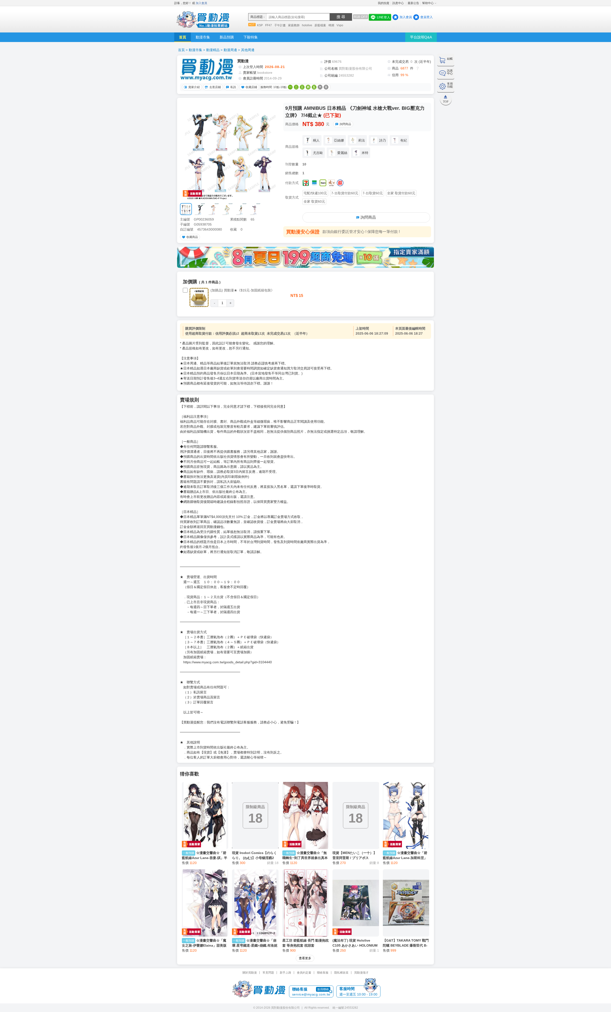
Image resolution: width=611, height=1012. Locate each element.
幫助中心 (428, 3)
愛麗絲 (342, 153)
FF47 (268, 25)
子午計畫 (280, 25)
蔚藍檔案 (320, 25)
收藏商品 (192, 237)
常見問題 (268, 972)
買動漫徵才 (361, 972)
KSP (260, 25)
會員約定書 (304, 972)
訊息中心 (398, 3)
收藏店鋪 (251, 87)
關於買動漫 (249, 972)
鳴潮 (331, 25)
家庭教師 (294, 25)
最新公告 (413, 3)
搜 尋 (341, 17)
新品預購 (227, 37)
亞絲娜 (339, 140)
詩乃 (382, 140)
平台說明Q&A (421, 37)
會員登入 (426, 17)
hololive (307, 25)
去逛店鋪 (215, 87)
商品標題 (256, 17)
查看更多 (305, 958)
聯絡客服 (322, 972)
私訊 (233, 87)
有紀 (403, 140)
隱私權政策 (341, 972)
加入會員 (201, 3)
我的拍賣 (383, 3)
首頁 (182, 37)
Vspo (340, 25)
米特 (365, 153)
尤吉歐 (318, 153)
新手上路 (285, 972)
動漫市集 (203, 37)
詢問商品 (345, 124)
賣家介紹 (194, 87)
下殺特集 (250, 37)
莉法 (361, 140)
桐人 (316, 140)
